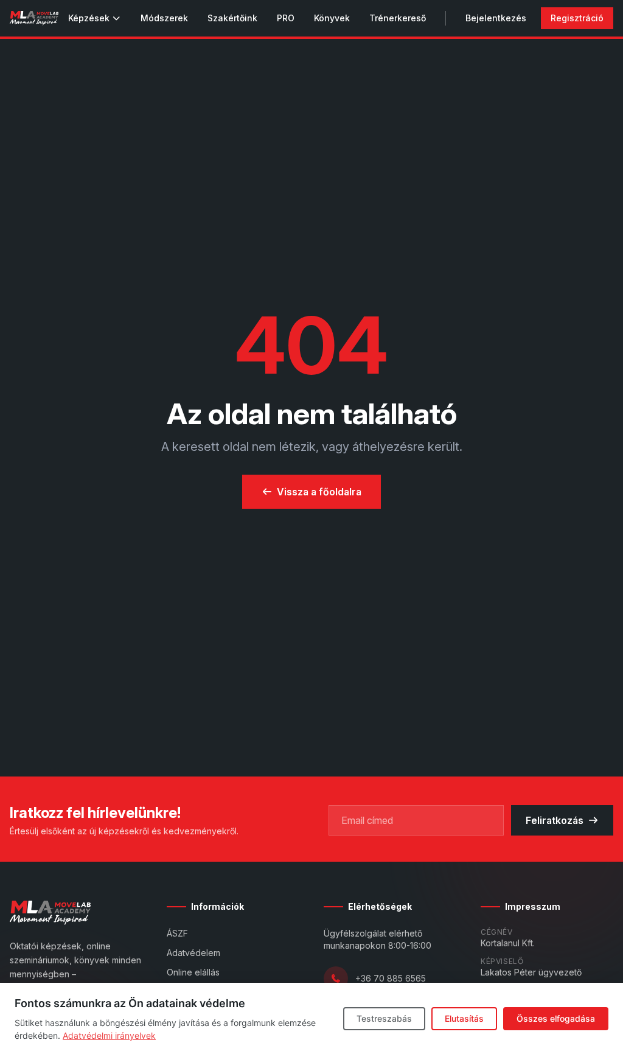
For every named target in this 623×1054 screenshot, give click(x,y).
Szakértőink (232, 18)
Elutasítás (464, 1018)
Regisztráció (577, 18)
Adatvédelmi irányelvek (109, 1035)
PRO (285, 18)
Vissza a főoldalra (319, 492)
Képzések (89, 18)
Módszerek (164, 18)
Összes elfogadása (556, 1018)
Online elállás (193, 972)
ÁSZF (177, 933)
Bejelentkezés (495, 18)
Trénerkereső (397, 18)
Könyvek (332, 18)
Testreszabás (384, 1018)
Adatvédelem (193, 953)
